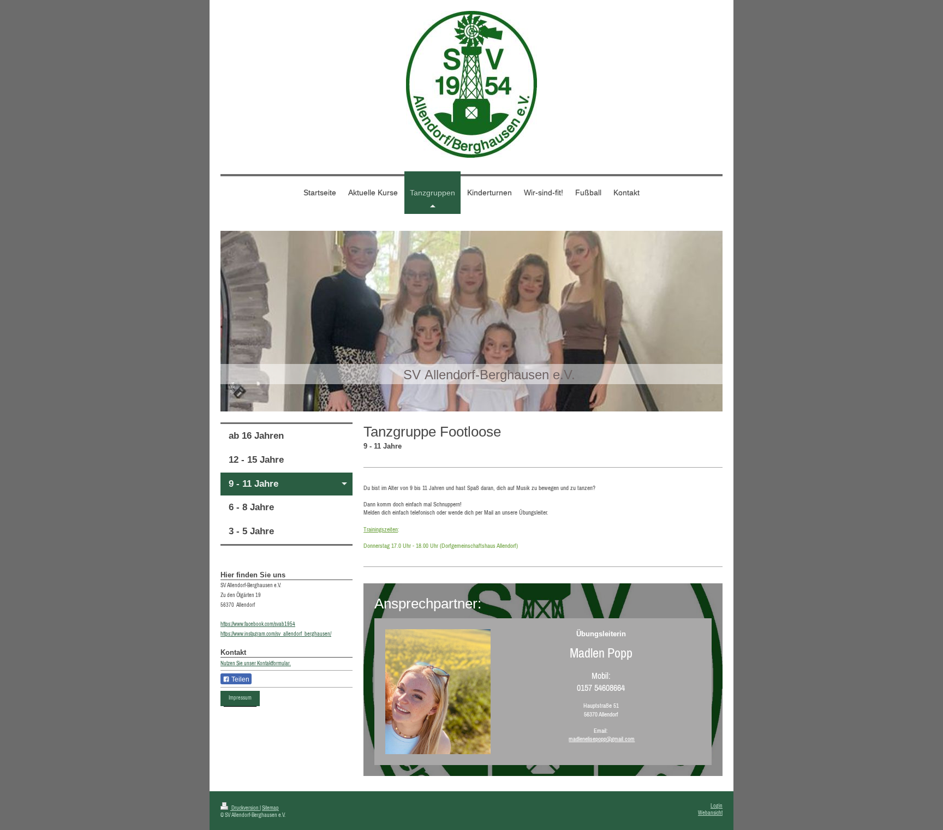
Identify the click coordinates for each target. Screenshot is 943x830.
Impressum (240, 698)
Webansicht (710, 813)
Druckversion (245, 808)
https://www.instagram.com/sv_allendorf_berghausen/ (275, 634)
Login (717, 806)
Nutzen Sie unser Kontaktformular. (255, 663)
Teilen (239, 679)
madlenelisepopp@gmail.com (602, 739)
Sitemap (270, 808)
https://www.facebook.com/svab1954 (257, 624)
